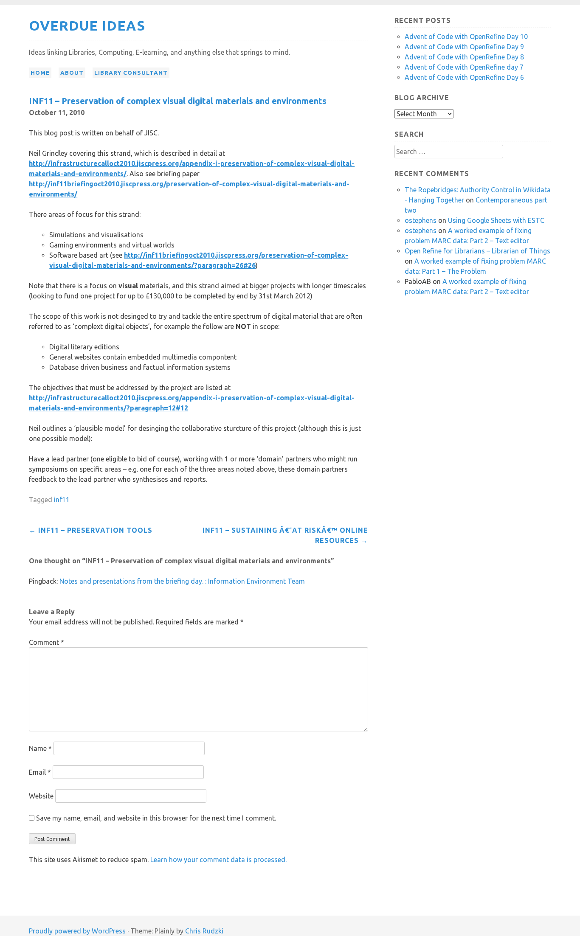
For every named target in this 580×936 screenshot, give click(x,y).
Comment (46, 642)
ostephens (420, 220)
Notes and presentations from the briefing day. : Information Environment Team (182, 581)
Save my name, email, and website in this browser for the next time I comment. (156, 818)
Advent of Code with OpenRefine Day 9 (464, 47)
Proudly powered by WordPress (77, 931)
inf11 (62, 499)
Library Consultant (131, 72)
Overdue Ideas (87, 25)
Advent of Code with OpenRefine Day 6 (464, 77)
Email (40, 772)
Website (41, 796)
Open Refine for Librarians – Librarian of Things (477, 251)
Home (40, 72)
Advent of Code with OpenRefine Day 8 (464, 57)
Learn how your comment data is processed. (218, 859)
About (72, 72)
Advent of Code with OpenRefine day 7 (464, 67)
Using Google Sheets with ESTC (496, 220)
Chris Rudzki (204, 931)
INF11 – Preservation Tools (90, 530)
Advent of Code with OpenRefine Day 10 (466, 36)
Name (40, 748)
